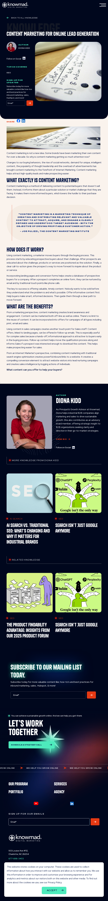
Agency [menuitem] (59, 791)
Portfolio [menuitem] (16, 791)
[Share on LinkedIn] (23, 121)
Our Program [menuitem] (18, 783)
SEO (9, 73)
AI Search (16, 518)
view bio (61, 439)
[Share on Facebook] (18, 121)
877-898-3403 (16, 858)
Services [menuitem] (60, 783)
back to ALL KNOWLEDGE (24, 18)
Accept (52, 890)
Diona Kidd (24, 48)
